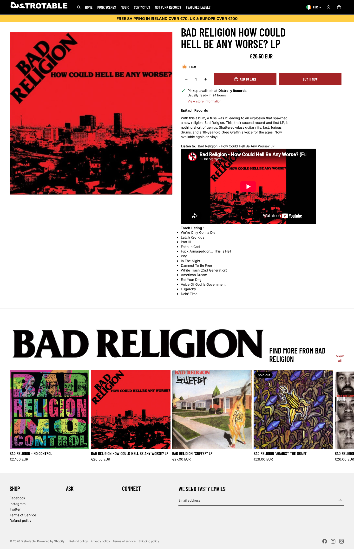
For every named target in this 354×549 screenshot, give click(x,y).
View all (340, 358)
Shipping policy (148, 541)
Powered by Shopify (51, 541)
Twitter (15, 509)
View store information (205, 101)
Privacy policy (100, 541)
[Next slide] (339, 415)
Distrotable (28, 541)
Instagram (18, 504)
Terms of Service (23, 515)
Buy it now (310, 79)
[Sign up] (340, 500)
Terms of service (124, 541)
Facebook (17, 498)
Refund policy (20, 520)
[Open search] (78, 7)
